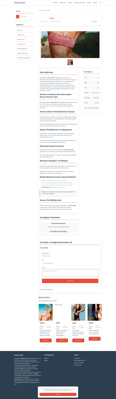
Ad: (43, 260)
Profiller (70, 2)
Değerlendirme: (45, 253)
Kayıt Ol (95, 2)
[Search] (17, 16)
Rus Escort (19, 30)
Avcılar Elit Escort (21, 44)
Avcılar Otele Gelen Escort (23, 58)
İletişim (89, 2)
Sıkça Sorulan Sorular (79, 2)
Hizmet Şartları (78, 365)
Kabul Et (58, 394)
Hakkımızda (63, 2)
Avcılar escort (19, 3)
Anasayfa (55, 2)
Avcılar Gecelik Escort (22, 53)
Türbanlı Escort (21, 39)
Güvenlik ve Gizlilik (78, 362)
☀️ (100, 2)
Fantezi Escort (20, 35)
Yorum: (44, 267)
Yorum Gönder (70, 280)
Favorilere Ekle (94, 21)
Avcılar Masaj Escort (22, 48)
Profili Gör (45, 340)
